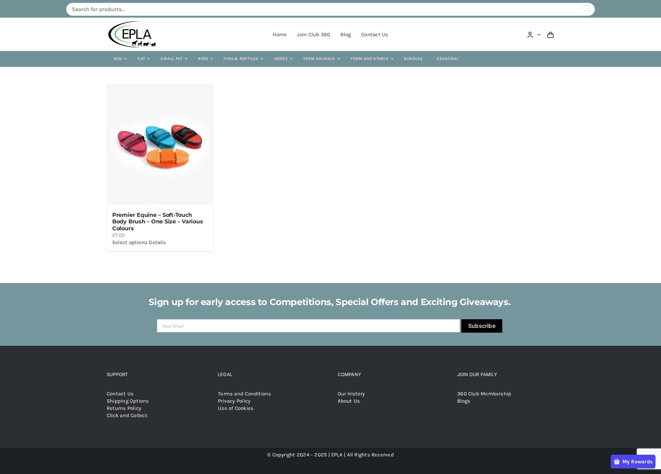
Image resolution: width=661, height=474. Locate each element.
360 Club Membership (484, 394)
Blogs (463, 401)
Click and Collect (127, 415)
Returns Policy (124, 408)
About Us (349, 401)
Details (157, 242)
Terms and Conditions (244, 394)
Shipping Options (128, 401)
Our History (351, 394)
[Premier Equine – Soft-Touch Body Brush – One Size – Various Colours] (160, 144)
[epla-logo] (133, 22)
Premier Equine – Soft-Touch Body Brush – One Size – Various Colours (157, 221)
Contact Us (120, 394)
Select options (129, 242)
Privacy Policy (234, 401)
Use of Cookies (235, 408)
